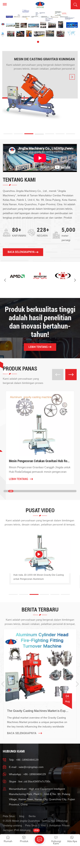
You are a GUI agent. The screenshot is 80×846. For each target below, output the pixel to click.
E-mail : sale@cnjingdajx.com (26, 766)
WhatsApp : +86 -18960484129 (27, 774)
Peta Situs (9, 816)
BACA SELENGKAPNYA (21, 251)
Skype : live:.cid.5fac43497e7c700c (29, 781)
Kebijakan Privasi (59, 825)
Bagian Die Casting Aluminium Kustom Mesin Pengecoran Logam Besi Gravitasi (44, 461)
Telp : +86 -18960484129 (24, 759)
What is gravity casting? (22, 710)
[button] (32, 42)
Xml (43, 825)
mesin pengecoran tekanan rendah (46, 59)
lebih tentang (38, 346)
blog (21, 816)
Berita (32, 816)
